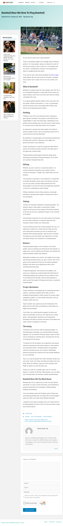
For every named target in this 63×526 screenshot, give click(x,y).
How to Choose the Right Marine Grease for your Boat (38, 421)
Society (33, 2)
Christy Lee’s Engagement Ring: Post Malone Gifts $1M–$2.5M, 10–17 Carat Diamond (9, 57)
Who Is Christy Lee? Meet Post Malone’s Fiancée (9, 116)
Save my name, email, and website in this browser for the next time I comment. (41, 496)
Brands (27, 2)
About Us (50, 2)
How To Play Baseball (36, 416)
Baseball (27, 416)
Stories (41, 2)
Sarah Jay (29, 17)
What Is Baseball (47, 416)
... (56, 447)
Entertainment (28, 413)
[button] (54, 2)
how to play (54, 75)
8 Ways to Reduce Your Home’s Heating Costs (36, 419)
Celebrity (21, 2)
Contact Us (52, 522)
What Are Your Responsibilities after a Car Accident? (9, 78)
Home (45, 522)
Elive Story (6, 522)
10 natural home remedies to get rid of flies (9, 97)
